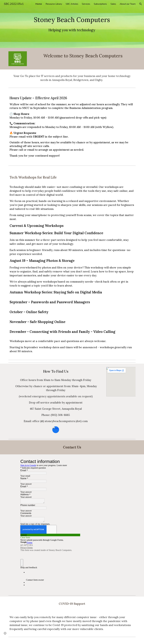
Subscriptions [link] (100, 3)
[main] (72, 24)
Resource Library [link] (54, 3)
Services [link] (86, 3)
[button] (140, 4)
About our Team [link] (128, 3)
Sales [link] (113, 3)
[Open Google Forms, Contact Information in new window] (76, 461)
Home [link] (38, 3)
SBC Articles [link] (72, 3)
